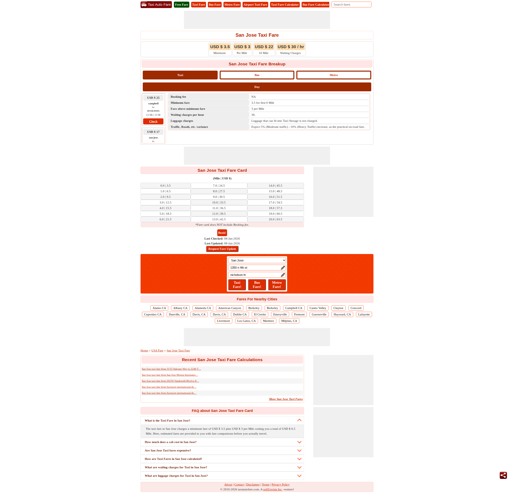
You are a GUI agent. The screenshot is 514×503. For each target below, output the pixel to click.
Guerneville (319, 314)
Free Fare (181, 4)
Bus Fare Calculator (316, 4)
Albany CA (180, 308)
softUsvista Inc (272, 489)
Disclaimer (253, 484)
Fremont (299, 314)
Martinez (268, 320)
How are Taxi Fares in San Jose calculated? (173, 458)
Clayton (338, 308)
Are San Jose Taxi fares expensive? (168, 450)
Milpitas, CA (289, 320)
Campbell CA (293, 308)
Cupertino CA (153, 314)
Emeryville (280, 314)
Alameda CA (203, 308)
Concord (356, 308)
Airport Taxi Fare (255, 4)
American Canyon (229, 308)
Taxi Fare (198, 4)
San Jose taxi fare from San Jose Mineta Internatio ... (170, 374)
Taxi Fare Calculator (285, 4)
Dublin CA (240, 314)
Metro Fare (232, 4)
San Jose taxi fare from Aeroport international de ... (169, 386)
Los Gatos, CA (246, 320)
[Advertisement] (257, 20)
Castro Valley (318, 308)
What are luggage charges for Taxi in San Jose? (176, 475)
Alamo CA (159, 308)
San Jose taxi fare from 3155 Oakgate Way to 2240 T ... (171, 368)
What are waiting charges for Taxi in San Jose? (176, 467)
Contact (239, 484)
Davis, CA (199, 314)
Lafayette (364, 314)
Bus (257, 75)
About (228, 484)
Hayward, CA (342, 314)
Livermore (223, 320)
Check (153, 121)
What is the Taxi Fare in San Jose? (167, 420)
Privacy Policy (281, 484)
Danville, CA (177, 314)
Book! (222, 232)
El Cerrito (260, 314)
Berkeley (254, 308)
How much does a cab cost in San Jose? (171, 442)
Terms (265, 484)
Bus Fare (215, 4)
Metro (334, 75)
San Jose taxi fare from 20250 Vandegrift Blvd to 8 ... (170, 380)
